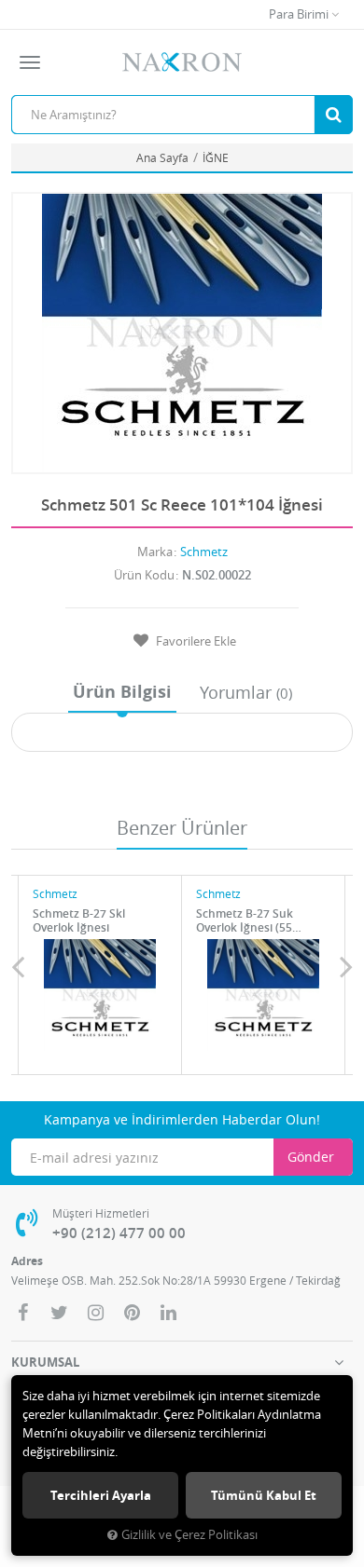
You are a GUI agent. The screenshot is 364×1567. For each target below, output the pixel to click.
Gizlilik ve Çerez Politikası (189, 1535)
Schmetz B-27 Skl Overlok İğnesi (79, 920)
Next (346, 966)
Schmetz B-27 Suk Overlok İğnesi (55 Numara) (244, 920)
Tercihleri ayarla (100, 1495)
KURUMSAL (45, 1362)
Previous (18, 966)
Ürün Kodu (144, 574)
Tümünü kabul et (263, 1495)
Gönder (310, 1156)
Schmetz (204, 551)
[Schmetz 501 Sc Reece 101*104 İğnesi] (182, 333)
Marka (155, 551)
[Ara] (333, 114)
